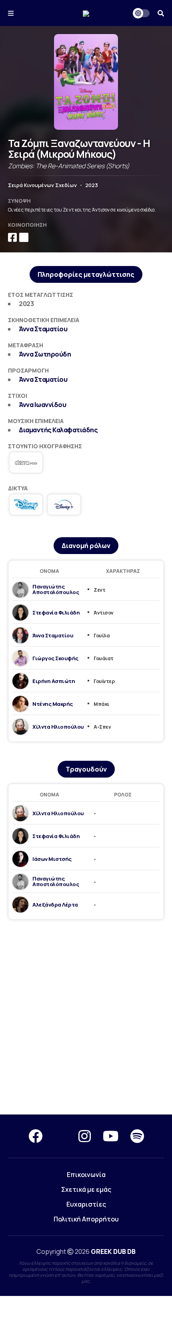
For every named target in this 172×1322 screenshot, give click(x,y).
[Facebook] (35, 1136)
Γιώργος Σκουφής (55, 658)
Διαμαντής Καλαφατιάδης (58, 429)
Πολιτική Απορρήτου (86, 1219)
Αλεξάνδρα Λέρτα (55, 904)
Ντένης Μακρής (52, 704)
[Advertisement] (86, 1017)
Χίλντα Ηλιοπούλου (58, 727)
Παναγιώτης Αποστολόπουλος (55, 589)
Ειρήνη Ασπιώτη (53, 681)
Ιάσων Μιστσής (52, 859)
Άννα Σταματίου (43, 328)
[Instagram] (84, 1136)
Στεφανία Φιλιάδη (56, 612)
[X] (60, 1136)
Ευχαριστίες (86, 1204)
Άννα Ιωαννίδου (42, 404)
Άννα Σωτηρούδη (45, 354)
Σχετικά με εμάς (86, 1189)
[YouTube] (110, 1136)
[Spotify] (137, 1136)
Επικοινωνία (86, 1174)
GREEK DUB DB (113, 1251)
